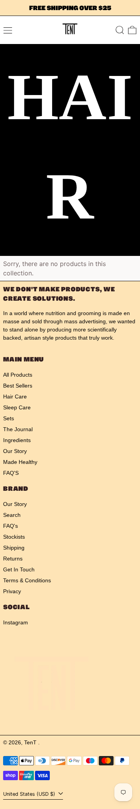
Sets (8, 418)
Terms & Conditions (27, 580)
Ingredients (17, 440)
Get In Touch (19, 569)
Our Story (15, 451)
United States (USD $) (30, 794)
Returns (13, 558)
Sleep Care (17, 407)
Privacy (12, 591)
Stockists (14, 537)
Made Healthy (20, 462)
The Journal (18, 429)
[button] (119, 30)
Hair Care (15, 396)
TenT (31, 742)
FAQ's (10, 526)
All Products (17, 375)
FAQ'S (11, 473)
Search (12, 515)
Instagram (15, 622)
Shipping (13, 548)
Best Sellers (17, 385)
